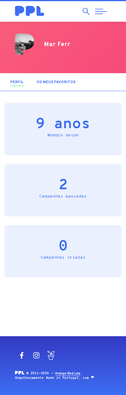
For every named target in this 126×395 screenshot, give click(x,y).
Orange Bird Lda (67, 373)
